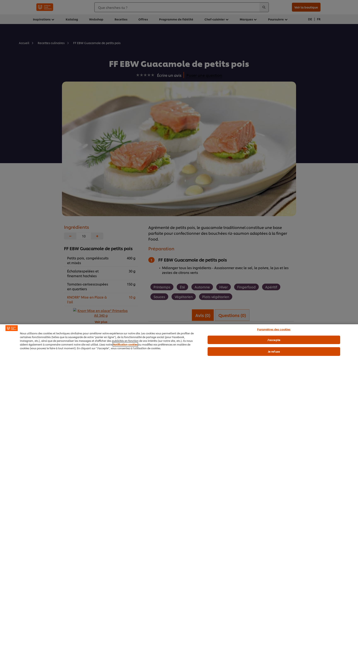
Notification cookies (125, 344)
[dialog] (179, 486)
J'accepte (273, 340)
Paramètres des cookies (273, 329)
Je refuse (274, 351)
